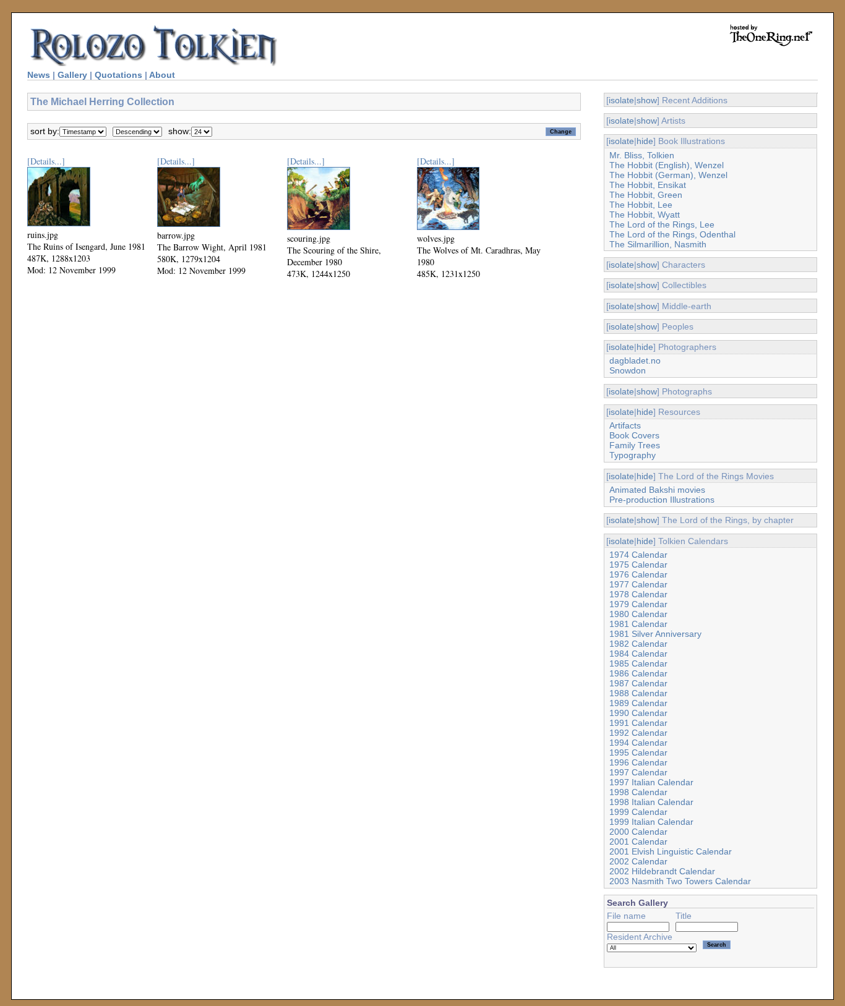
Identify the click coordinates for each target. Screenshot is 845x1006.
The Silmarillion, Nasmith (657, 244)
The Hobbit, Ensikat (647, 185)
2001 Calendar (638, 841)
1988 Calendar (638, 693)
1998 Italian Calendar (651, 802)
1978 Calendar (638, 594)
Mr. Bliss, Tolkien (641, 155)
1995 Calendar (638, 752)
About (162, 75)
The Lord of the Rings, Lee (661, 224)
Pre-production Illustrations (661, 500)
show (647, 100)
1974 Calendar (638, 555)
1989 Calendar (638, 703)
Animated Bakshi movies (657, 490)
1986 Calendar (638, 673)
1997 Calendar (638, 772)
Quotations (118, 75)
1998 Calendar (638, 792)
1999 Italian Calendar (651, 822)
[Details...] (46, 161)
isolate (621, 100)
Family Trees (634, 445)
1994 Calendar (638, 743)
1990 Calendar (638, 713)
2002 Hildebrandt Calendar (662, 871)
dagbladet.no (635, 360)
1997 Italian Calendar (651, 782)
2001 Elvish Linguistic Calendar (670, 851)
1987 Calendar (638, 683)
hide (645, 141)
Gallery (72, 75)
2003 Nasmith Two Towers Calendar (680, 881)
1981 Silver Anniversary (655, 634)
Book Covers (634, 435)
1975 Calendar (638, 564)
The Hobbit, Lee (640, 205)
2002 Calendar (638, 861)
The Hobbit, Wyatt (644, 215)
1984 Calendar (638, 654)
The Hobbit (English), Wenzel (666, 165)
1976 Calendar (638, 574)
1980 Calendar (638, 614)
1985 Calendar (638, 663)
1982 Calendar (638, 644)
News (38, 75)
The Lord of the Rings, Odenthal (672, 234)
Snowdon (627, 370)
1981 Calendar (638, 624)
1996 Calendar (638, 762)
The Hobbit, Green (645, 195)
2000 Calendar (638, 832)
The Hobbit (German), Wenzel (668, 175)
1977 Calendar (638, 584)
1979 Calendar (638, 604)
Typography (632, 455)
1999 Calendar (638, 812)
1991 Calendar (638, 723)
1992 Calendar (638, 733)
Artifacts (625, 425)
